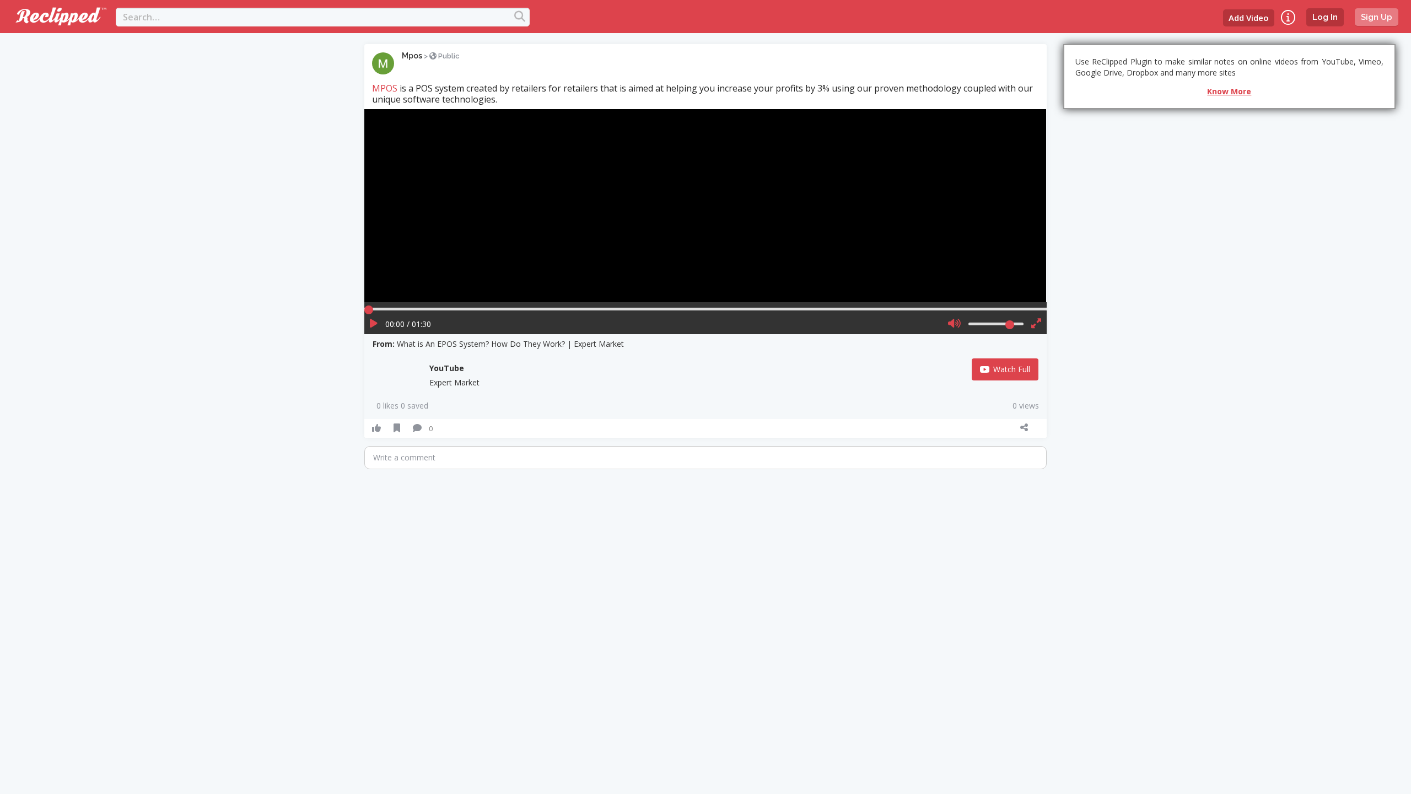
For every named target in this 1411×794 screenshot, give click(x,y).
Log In (1325, 17)
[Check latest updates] (1288, 17)
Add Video (1249, 17)
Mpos (412, 55)
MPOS (384, 88)
